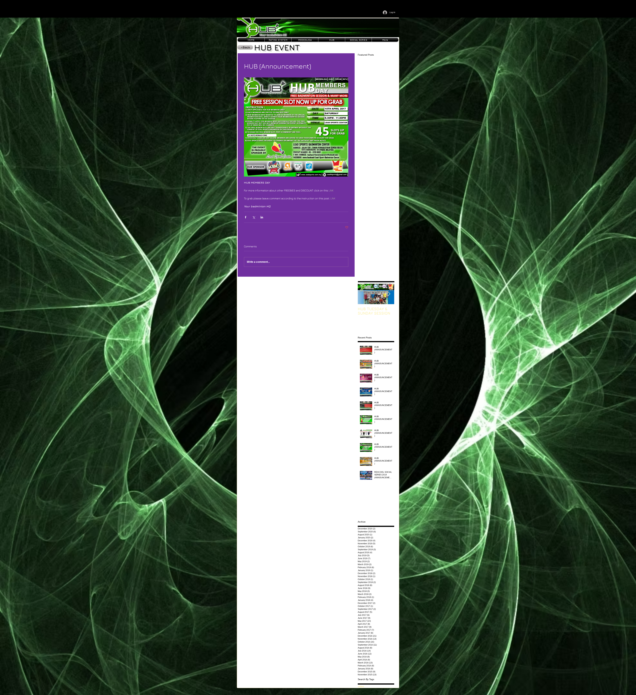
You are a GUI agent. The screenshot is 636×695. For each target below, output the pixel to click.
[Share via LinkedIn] (261, 217)
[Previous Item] (363, 294)
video (361, 686)
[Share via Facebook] (245, 217)
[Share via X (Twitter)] (253, 217)
